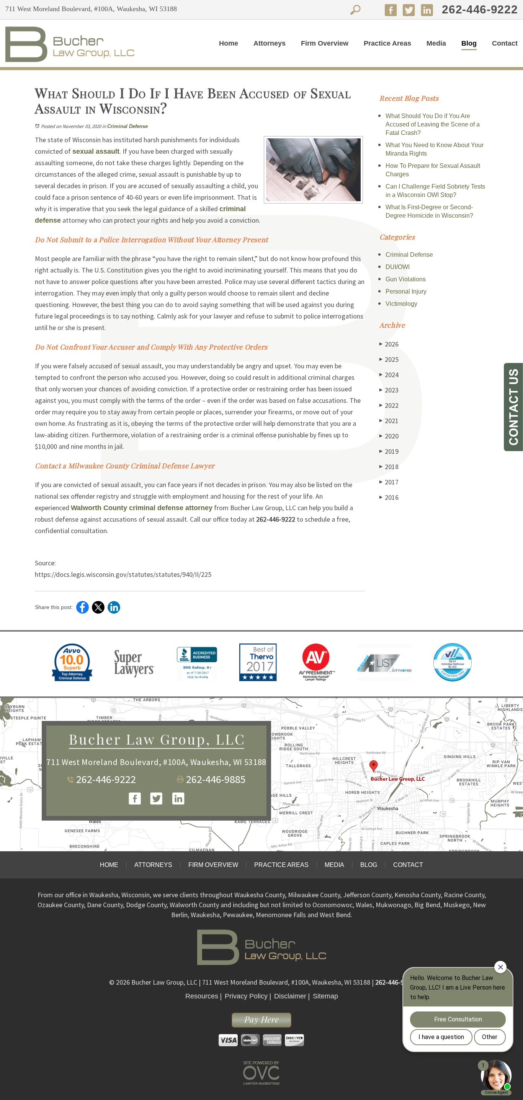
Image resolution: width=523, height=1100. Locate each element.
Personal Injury (406, 291)
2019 (389, 451)
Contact (505, 43)
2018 (389, 466)
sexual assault (95, 151)
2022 (389, 405)
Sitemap (325, 996)
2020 (389, 436)
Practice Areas (387, 43)
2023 (389, 390)
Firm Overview (324, 43)
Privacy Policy (246, 996)
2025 (389, 359)
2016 (389, 497)
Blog (469, 43)
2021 (389, 420)
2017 (389, 482)
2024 (389, 374)
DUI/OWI (398, 267)
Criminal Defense (127, 126)
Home (228, 43)
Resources (201, 996)
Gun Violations (406, 279)
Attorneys (269, 43)
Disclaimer (290, 996)
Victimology (401, 303)
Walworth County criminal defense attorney (141, 508)
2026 (389, 344)
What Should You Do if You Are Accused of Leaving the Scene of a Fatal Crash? (433, 124)
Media (436, 43)
